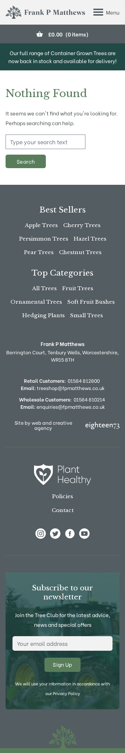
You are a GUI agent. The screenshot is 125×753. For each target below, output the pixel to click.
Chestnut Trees (80, 252)
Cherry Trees (81, 225)
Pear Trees (38, 252)
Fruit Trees (77, 288)
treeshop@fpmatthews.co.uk (63, 387)
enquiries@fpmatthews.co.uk (62, 406)
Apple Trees (41, 225)
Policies (62, 496)
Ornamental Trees (36, 301)
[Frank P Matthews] (45, 12)
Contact (63, 510)
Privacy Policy (66, 693)
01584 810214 (89, 399)
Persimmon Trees (43, 238)
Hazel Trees (90, 238)
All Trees (44, 288)
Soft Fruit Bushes (91, 301)
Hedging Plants (43, 315)
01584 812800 (84, 380)
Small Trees (86, 315)
